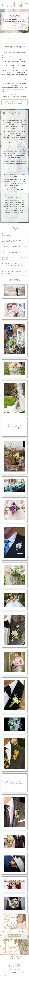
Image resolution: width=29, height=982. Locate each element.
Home (5, 972)
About (11, 975)
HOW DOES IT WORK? (14, 38)
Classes (6, 975)
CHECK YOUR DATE (14, 25)
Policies (22, 975)
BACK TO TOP (14, 218)
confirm (9, 144)
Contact (17, 975)
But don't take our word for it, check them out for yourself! (14, 102)
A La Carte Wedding (21, 81)
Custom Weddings (13, 972)
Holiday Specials (15, 974)
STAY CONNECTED (14, 935)
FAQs (14, 41)
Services (23, 974)
